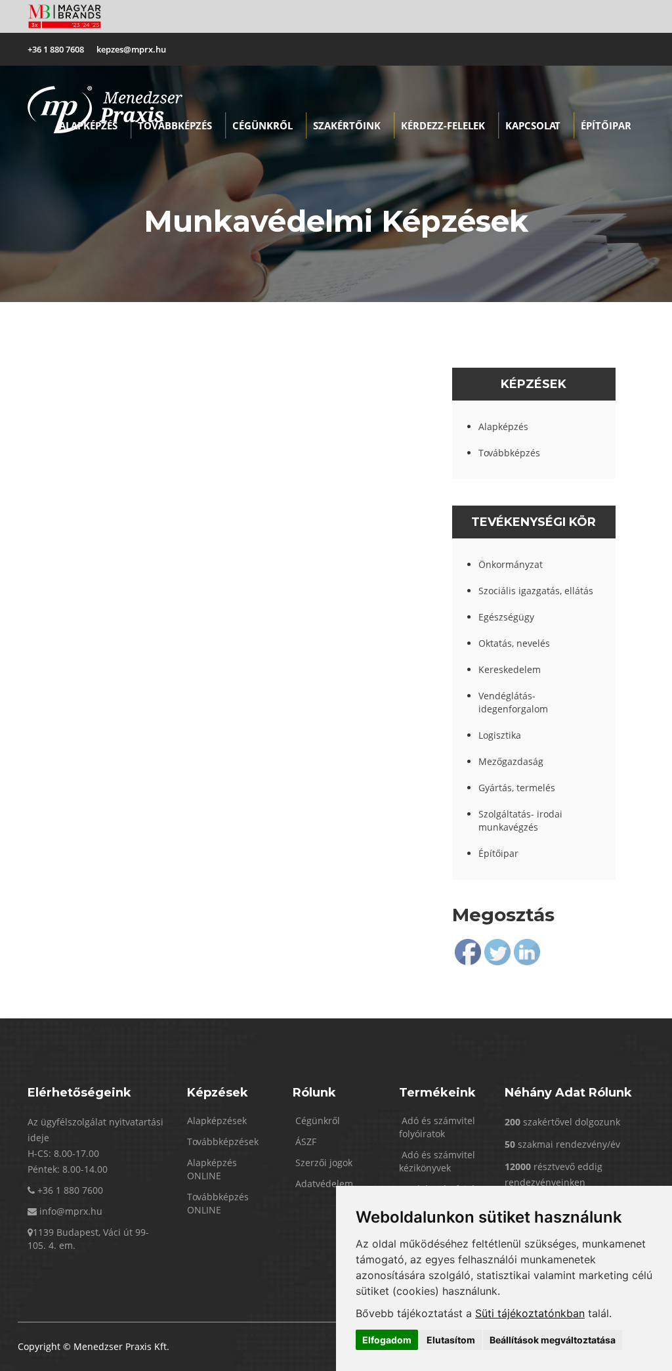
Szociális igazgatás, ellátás (535, 590)
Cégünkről (262, 125)
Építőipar (498, 853)
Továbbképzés (175, 125)
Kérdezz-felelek (443, 125)
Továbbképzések (223, 1141)
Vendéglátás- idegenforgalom (513, 702)
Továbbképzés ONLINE (218, 1203)
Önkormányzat (510, 564)
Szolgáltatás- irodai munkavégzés (520, 820)
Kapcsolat (532, 125)
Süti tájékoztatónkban (530, 1313)
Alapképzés (88, 125)
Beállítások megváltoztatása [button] (553, 1339)
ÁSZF (304, 1141)
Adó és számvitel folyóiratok (437, 1127)
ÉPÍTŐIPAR (606, 125)
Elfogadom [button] (386, 1339)
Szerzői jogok (322, 1162)
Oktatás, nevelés (514, 643)
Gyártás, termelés (516, 787)
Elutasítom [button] (451, 1339)
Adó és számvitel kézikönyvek (437, 1161)
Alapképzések (217, 1120)
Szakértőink (347, 125)
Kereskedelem (509, 669)
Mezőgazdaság (510, 761)
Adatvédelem (323, 1183)
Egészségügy (506, 617)
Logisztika (499, 735)
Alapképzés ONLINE (212, 1169)
